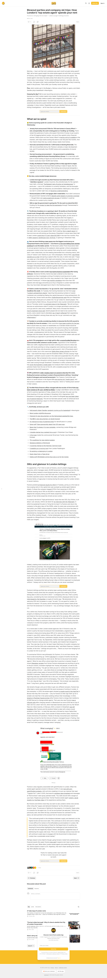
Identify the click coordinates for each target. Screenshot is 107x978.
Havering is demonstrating (59, 191)
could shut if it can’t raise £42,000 (48, 235)
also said (53, 842)
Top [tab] (29, 906)
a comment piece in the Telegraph (55, 304)
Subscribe (95, 3)
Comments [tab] (30, 888)
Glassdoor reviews (37, 663)
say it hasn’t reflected (59, 313)
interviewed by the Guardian (36, 599)
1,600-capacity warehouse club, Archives (41, 238)
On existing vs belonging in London (41, 451)
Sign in (102, 3)
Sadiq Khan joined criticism (61, 351)
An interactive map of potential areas (42, 422)
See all (30, 946)
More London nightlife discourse (40, 413)
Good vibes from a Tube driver (39, 454)
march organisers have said (36, 311)
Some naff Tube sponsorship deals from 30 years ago (47, 424)
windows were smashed (62, 793)
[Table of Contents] (2, 489)
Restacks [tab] (37, 888)
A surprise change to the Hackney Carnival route (45, 446)
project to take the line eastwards (51, 205)
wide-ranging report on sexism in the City (54, 373)
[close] (67, 928)
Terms (56, 967)
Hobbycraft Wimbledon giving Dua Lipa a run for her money (49, 457)
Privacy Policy (64, 953)
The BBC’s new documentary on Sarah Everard (45, 419)
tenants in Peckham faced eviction (38, 698)
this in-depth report (69, 231)
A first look (33, 435)
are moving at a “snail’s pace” (64, 379)
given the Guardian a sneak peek (40, 365)
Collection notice (63, 967)
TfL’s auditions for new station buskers (42, 440)
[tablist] (33, 888)
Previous (32, 878)
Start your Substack (50, 971)
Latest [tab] (32, 906)
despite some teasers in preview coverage (65, 196)
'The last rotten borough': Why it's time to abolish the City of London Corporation (46, 923)
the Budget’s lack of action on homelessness (58, 184)
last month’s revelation (54, 280)
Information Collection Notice (53, 953)
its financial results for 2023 (46, 485)
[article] (53, 914)
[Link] (25, 119)
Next (75, 878)
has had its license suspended (60, 272)
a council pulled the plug (68, 340)
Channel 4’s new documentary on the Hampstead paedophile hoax (51, 416)
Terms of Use (60, 952)
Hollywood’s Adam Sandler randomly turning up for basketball (50, 410)
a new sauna (48, 241)
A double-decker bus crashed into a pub (43, 432)
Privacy (52, 967)
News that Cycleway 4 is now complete (42, 427)
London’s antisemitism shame (37, 293)
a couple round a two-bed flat (68, 691)
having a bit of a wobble (68, 137)
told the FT (53, 657)
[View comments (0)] (34, 21)
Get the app (61, 971)
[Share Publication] (89, 3)
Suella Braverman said (59, 297)
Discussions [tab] (38, 906)
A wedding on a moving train (39, 448)
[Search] (85, 3)
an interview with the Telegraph (64, 502)
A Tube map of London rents (36, 911)
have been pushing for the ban (69, 323)
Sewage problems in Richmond (40, 443)
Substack (46, 975)
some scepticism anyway (51, 198)
